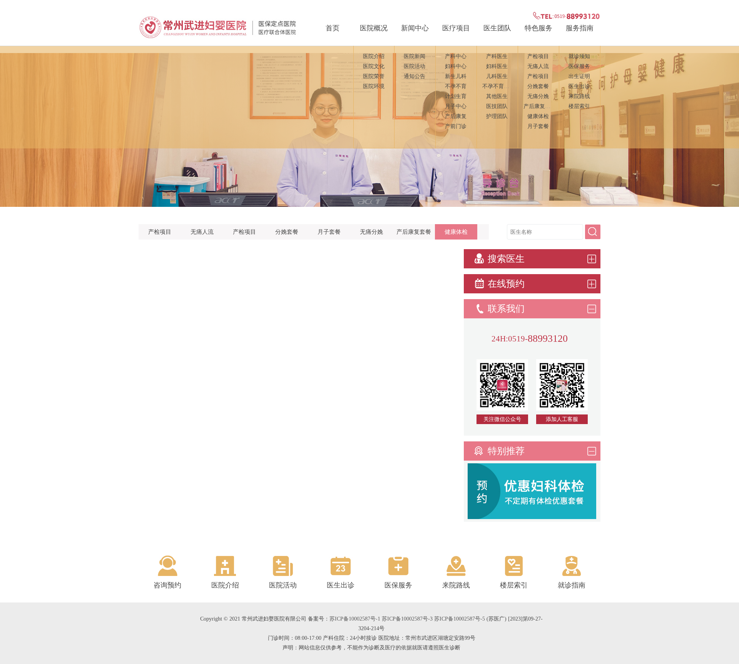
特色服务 (538, 28)
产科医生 (497, 56)
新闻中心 (415, 28)
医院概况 (374, 28)
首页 (332, 28)
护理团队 (497, 116)
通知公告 (414, 76)
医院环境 (374, 86)
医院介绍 (374, 56)
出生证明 (579, 76)
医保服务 (579, 66)
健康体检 (538, 116)
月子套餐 (538, 126)
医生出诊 (579, 86)
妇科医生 (497, 66)
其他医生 (497, 96)
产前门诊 (455, 126)
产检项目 (538, 56)
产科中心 (455, 56)
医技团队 (497, 106)
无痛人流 (538, 66)
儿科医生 (497, 76)
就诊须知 (579, 56)
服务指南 (580, 28)
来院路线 (579, 96)
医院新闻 (414, 56)
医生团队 (497, 28)
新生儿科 (455, 76)
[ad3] (532, 517)
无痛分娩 (538, 96)
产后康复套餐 (539, 106)
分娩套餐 (538, 86)
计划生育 (455, 96)
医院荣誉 (374, 76)
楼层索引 (579, 106)
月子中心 (455, 106)
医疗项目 (456, 28)
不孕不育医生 (498, 86)
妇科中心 (455, 66)
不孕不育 (455, 86)
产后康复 (455, 116)
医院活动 (414, 66)
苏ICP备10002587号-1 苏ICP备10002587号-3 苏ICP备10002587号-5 (407, 619)
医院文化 (374, 66)
